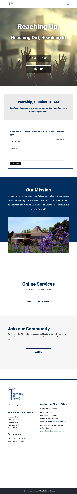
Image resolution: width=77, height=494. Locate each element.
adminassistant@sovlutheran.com (53, 421)
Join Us (38, 69)
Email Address (15, 141)
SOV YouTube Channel (38, 301)
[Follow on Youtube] (17, 405)
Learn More (38, 58)
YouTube (53, 108)
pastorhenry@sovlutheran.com (52, 431)
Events (38, 352)
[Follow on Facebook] (9, 405)
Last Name (13, 156)
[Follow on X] (13, 405)
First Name (13, 148)
